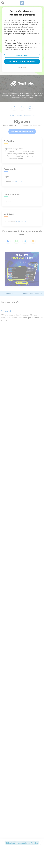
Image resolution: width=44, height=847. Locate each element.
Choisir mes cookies (22, 55)
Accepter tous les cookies (22, 61)
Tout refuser (22, 67)
